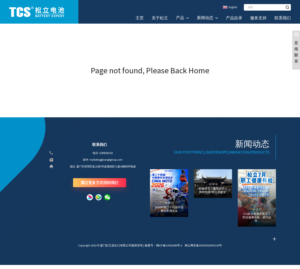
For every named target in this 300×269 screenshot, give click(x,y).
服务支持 (258, 18)
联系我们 (282, 18)
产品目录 (234, 18)
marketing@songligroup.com (106, 159)
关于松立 (160, 18)
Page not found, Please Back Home (150, 70)
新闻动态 (205, 17)
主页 (140, 18)
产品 (180, 17)
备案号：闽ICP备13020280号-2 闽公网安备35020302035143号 (183, 245)
